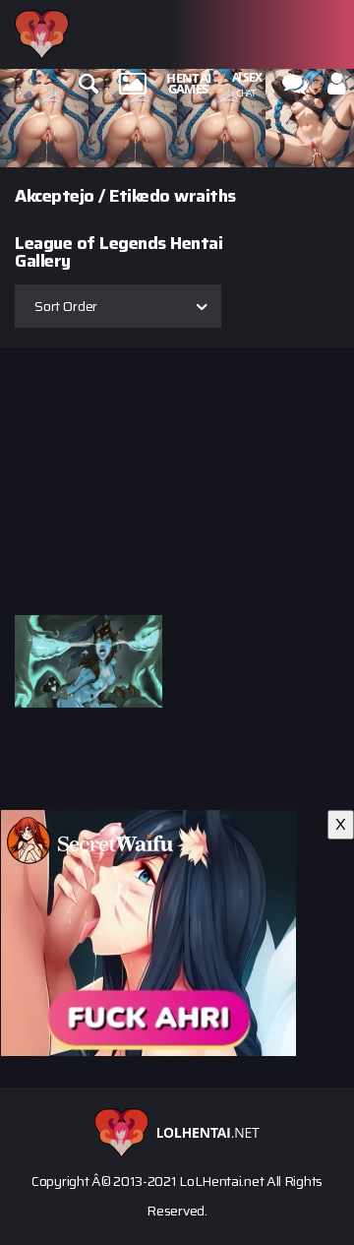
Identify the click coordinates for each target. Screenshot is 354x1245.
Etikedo (139, 196)
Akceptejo (54, 196)
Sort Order (65, 306)
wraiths (205, 196)
